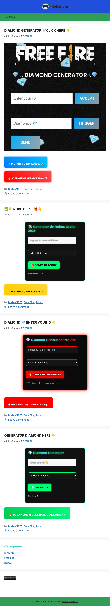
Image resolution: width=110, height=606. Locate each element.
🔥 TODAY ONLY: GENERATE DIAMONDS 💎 (37, 515)
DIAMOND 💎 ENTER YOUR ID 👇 (30, 322)
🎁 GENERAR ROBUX (44, 265)
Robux (39, 189)
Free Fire (29, 189)
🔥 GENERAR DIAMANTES (45, 374)
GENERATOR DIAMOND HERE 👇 (29, 435)
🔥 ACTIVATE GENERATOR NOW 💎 (28, 178)
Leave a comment (18, 193)
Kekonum (60, 6)
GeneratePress (70, 601)
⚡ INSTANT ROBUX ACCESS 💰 (26, 163)
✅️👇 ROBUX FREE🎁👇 (23, 209)
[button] (103, 17)
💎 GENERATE (39, 487)
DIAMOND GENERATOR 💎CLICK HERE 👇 (37, 30)
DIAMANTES (15, 189)
